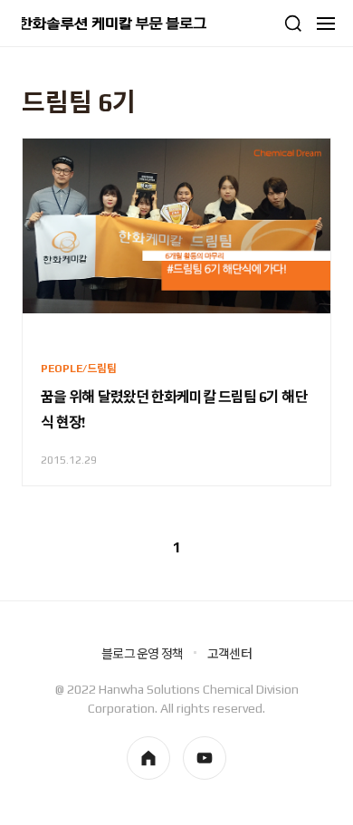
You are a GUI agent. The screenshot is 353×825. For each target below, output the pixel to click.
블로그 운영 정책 (142, 654)
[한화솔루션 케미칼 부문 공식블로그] (114, 23)
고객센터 (229, 654)
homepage (148, 758)
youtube (204, 758)
